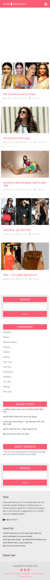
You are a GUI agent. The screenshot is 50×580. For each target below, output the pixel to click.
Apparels (7, 332)
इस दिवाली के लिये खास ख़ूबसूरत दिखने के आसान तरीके (25, 184)
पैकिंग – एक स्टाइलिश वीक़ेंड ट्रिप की (20, 275)
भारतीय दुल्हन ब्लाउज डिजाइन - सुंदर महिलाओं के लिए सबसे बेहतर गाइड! (24, 540)
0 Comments (35, 98)
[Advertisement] (25, 36)
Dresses (6, 347)
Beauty (6, 337)
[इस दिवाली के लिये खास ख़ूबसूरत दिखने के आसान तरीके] (25, 164)
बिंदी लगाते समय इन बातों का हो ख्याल (20, 94)
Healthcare (8, 372)
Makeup (6, 387)
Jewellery (7, 377)
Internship (16, 574)
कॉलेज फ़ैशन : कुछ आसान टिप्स (17, 230)
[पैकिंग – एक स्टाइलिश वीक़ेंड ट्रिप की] (25, 256)
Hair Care (7, 367)
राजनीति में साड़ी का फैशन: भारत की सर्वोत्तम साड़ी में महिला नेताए (22, 533)
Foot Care (7, 362)
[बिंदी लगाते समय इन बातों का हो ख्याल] (25, 75)
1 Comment (35, 279)
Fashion (6, 352)
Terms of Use (25, 576)
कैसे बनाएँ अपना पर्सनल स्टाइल (17, 138)
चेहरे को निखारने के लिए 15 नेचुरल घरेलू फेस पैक (20, 429)
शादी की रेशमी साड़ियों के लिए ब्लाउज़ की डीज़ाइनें (20, 417)
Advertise (26, 574)
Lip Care (6, 382)
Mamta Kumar (10, 142)
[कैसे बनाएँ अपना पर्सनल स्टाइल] (25, 120)
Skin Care (7, 391)
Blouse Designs (10, 342)
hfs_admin (9, 98)
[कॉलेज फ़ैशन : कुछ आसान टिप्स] (25, 211)
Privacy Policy (38, 574)
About (7, 574)
